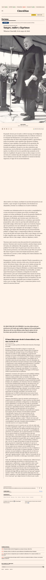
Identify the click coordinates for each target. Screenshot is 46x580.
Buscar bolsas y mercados (7, 563)
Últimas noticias (5, 546)
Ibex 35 (3, 569)
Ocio (16, 497)
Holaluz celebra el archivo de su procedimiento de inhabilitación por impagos (20, 551)
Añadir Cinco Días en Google (39, 128)
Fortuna (5, 19)
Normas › (41, 491)
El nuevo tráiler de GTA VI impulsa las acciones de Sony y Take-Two (18, 549)
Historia (27, 497)
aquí (28, 502)
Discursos (12, 497)
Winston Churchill (7, 497)
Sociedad (31, 497)
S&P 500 (11, 569)
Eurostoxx (7, 569)
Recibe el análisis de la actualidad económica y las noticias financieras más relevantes (20, 488)
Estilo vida (23, 497)
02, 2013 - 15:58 (24, 125)
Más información (7, 502)
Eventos (19, 497)
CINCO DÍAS (23, 124)
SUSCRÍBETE (34, 14)
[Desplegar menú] (2, 10)
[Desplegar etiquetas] (42, 497)
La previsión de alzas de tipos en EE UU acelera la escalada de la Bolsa (22, 22)
